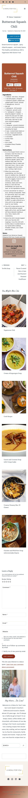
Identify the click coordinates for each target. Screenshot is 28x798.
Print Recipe (15, 40)
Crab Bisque (8, 416)
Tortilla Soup (6, 266)
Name (5, 615)
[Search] (23, 746)
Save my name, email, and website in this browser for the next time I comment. (15, 638)
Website (5, 631)
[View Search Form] (25, 2)
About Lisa (6, 787)
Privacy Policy (20, 787)
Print (10, 85)
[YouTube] (13, 2)
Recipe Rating (6, 579)
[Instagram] (6, 2)
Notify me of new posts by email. (15, 651)
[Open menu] (24, 8)
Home (12, 787)
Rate (18, 85)
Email (5, 623)
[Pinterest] (9, 2)
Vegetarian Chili (9, 330)
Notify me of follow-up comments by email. (13, 646)
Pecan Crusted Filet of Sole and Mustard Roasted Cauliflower (21, 272)
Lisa (5, 31)
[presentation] (14, 311)
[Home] (7, 17)
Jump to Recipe (14, 36)
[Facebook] (3, 2)
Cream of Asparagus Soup (13, 373)
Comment (6, 587)
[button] (11, 79)
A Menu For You (20, 792)
